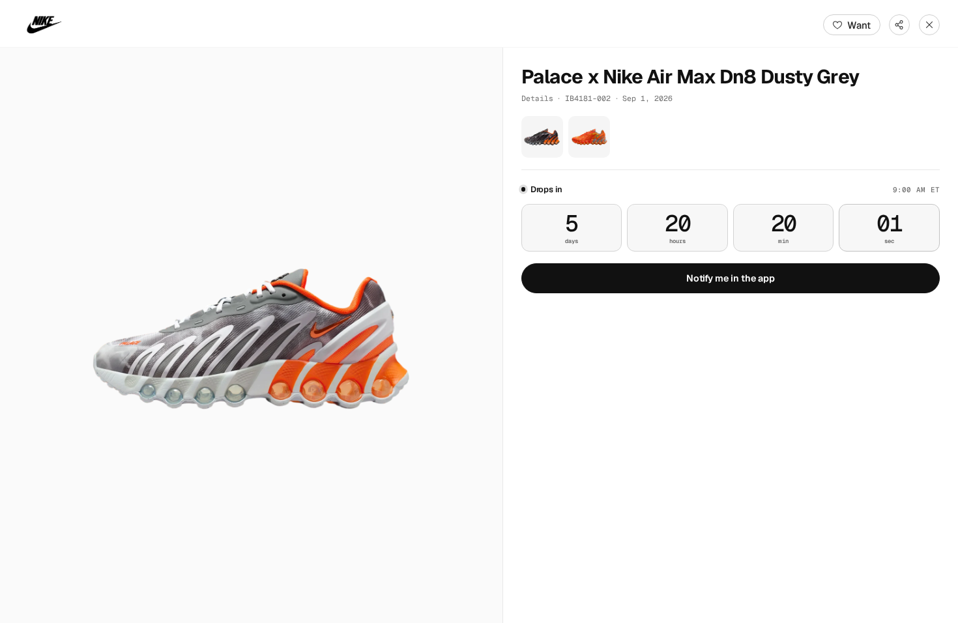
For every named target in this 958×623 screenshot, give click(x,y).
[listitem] (542, 137)
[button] (251, 335)
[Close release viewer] (929, 24)
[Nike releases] (44, 25)
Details (537, 98)
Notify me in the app (730, 278)
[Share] (899, 24)
